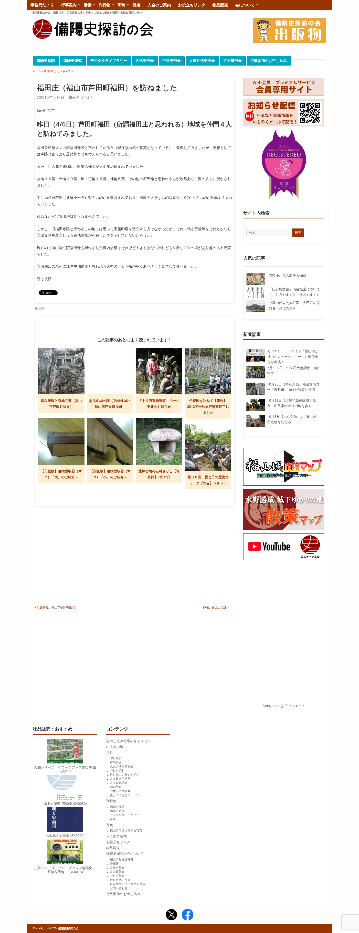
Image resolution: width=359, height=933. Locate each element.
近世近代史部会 (202, 60)
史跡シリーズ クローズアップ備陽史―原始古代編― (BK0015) (65, 870)
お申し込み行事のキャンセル (128, 741)
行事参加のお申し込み (268, 60)
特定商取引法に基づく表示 (127, 884)
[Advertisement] (85, 551)
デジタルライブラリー (108, 60)
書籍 (113, 819)
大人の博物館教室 (121, 766)
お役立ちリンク (191, 5)
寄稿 (121, 5)
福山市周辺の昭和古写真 (126, 830)
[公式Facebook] (188, 915)
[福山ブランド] (283, 165)
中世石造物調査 (120, 791)
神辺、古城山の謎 (214, 607)
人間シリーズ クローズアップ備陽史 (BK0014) (65, 769)
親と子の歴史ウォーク (124, 795)
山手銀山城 (114, 746)
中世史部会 (171, 60)
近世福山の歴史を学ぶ (124, 775)
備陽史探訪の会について (125, 853)
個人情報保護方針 (121, 859)
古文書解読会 (118, 783)
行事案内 (69, 5)
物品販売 (220, 5)
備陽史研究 (72, 60)
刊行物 (104, 5)
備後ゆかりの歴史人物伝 (287, 275)
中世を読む (117, 770)
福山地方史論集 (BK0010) (64, 835)
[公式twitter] (171, 915)
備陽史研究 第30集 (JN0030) (65, 803)
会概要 (114, 863)
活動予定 (116, 787)
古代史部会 (145, 60)
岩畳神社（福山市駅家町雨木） (57, 607)
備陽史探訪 (46, 60)
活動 (88, 5)
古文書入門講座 (120, 778)
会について (245, 5)
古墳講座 (116, 762)
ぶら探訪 (116, 758)
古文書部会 (232, 60)
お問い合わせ (118, 888)
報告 (42, 309)
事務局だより (42, 5)
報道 (136, 5)
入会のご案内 (159, 5)
